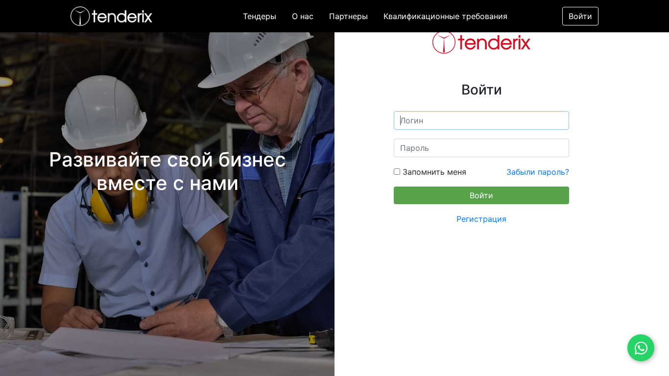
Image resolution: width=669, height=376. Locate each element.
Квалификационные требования (445, 16)
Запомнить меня (433, 172)
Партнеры (348, 16)
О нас (302, 16)
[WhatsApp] (640, 347)
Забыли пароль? (537, 172)
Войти (580, 16)
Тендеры (259, 16)
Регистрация (481, 219)
